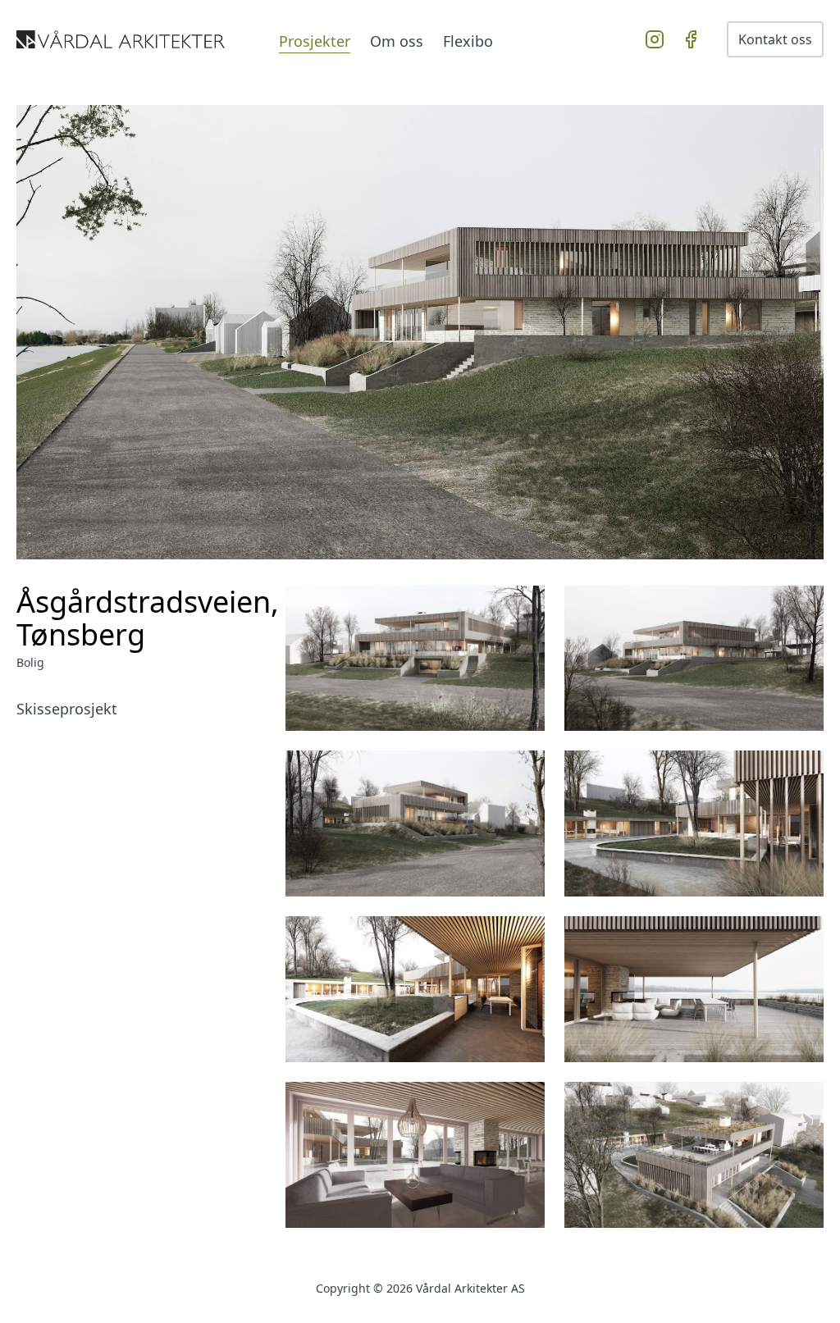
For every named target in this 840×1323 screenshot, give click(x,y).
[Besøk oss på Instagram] (658, 39)
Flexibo (468, 41)
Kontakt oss (775, 39)
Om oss (396, 41)
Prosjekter (314, 41)
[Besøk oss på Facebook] (694, 39)
